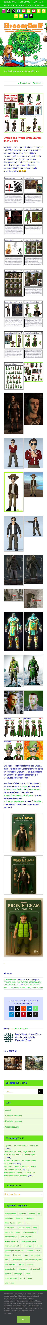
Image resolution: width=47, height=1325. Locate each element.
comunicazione (24, 1227)
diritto (35, 1227)
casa (27, 1223)
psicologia (22, 1269)
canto (20, 1223)
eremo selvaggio (11, 1241)
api (39, 1214)
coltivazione (9, 1227)
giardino (38, 1246)
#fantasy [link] (29, 795)
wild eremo (9, 1283)
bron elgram (35, 985)
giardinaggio (27, 1246)
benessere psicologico (25, 1218)
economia (9, 1232)
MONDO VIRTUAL (11, 985)
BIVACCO (7, 982)
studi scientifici (11, 1278)
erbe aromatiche (29, 1232)
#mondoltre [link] (9, 795)
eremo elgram (26, 1237)
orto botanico (17, 1260)
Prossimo (37, 83)
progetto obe (10, 1269)
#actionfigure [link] (19, 789)
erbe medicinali (11, 1237)
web (41, 987)
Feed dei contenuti (13, 1116)
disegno (7, 987)
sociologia (18, 1274)
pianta (21, 1264)
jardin (38, 1250)
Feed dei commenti (13, 1121)
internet (35, 987)
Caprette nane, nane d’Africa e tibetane (21, 1146)
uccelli (22, 1278)
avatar (26, 985)
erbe (18, 1232)
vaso (30, 1278)
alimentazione (10, 1214)
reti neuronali (35, 1269)
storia (28, 1274)
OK (23, 1320)
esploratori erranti (18, 987)
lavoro (7, 1255)
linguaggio (17, 1255)
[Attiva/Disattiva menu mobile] (42, 34)
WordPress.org (12, 1127)
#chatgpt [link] (7, 789)
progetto (30, 1264)
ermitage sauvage (29, 1241)
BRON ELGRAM (35, 982)
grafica (28, 987)
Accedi (8, 1110)
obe (26, 1255)
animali (32, 1214)
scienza (8, 1274)
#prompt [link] (23, 786)
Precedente (25, 83)
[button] (6, 1063)
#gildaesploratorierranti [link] (14, 801)
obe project (35, 1255)
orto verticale (10, 1264)
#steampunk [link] (19, 795)
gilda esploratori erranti (14, 1250)
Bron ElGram (11, 980)
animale (22, 1214)
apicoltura (9, 1218)
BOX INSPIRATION (20, 982)
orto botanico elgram (33, 1260)
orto (6, 1260)
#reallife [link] (37, 801)
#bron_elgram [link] (33, 789)
